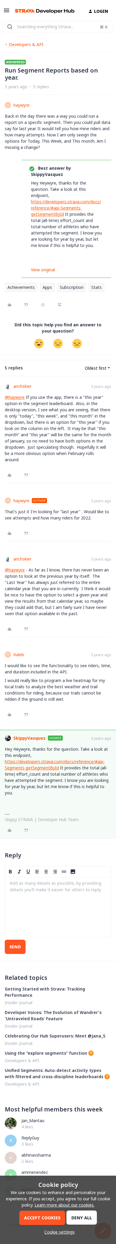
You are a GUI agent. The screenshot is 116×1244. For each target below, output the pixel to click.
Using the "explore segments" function (46, 1053)
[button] (6, 12)
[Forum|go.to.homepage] (44, 11)
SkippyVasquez (29, 738)
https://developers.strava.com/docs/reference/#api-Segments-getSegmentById (66, 208)
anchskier (22, 386)
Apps (47, 287)
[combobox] (58, 27)
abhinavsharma (36, 1155)
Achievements (21, 287)
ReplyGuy (30, 1138)
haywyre (21, 105)
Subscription (72, 287)
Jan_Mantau (32, 1120)
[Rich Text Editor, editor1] (58, 907)
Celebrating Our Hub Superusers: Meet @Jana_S (55, 1036)
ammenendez (34, 1172)
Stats (96, 287)
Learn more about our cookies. (65, 1205)
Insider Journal (18, 1002)
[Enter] (10, 27)
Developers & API (26, 44)
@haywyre (15, 397)
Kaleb (18, 654)
